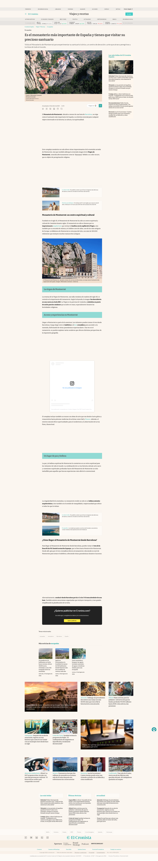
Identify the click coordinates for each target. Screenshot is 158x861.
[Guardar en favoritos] (100, 105)
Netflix (118, 9)
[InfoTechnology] (97, 844)
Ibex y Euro (63, 19)
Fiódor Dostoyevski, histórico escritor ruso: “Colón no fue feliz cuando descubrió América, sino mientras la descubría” (121, 78)
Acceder (129, 14)
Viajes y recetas (40, 26)
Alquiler (82, 9)
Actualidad (87, 19)
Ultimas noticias (30, 19)
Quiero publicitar (74, 620)
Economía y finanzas (47, 19)
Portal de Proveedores (98, 849)
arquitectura (57, 226)
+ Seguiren (93, 106)
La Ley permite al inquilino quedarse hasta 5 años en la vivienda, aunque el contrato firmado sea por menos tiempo (120, 87)
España (66, 636)
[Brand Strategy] (76, 844)
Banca (114, 19)
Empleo (107, 9)
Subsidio (100, 832)
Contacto (39, 849)
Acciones (95, 9)
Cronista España (29, 26)
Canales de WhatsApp (53, 849)
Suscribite (68, 849)
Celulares (56, 832)
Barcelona (88, 114)
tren (75, 325)
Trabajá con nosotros (115, 849)
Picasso (87, 419)
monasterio (51, 636)
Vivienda (70, 9)
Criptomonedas (101, 19)
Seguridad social (43, 9)
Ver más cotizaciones (128, 23)
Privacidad (91, 852)
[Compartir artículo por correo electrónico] (58, 109)
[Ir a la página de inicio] (33, 14)
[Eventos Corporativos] (67, 844)
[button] (154, 729)
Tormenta (28, 9)
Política (75, 19)
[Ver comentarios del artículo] (61, 109)
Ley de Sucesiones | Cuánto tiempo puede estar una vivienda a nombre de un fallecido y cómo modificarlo (120, 114)
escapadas (50, 26)
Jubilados (58, 9)
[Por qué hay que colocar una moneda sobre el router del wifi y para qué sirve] (107, 734)
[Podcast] (85, 844)
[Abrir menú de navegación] (26, 14)
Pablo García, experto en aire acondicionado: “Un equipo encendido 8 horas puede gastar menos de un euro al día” (121, 105)
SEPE (71, 832)
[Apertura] (58, 844)
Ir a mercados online (30, 23)
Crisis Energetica (89, 832)
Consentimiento (101, 852)
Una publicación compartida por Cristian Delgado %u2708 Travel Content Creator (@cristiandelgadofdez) (78, 409)
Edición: (127, 9)
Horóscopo (109, 832)
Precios (79, 832)
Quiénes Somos (82, 849)
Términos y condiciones (80, 852)
